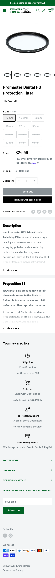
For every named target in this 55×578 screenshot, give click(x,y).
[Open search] (38, 10)
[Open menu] (4, 10)
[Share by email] (50, 211)
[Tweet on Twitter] (44, 211)
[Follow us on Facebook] (5, 535)
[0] (49, 10)
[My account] (43, 10)
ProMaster (10, 100)
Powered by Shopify (13, 570)
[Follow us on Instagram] (11, 535)
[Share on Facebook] (33, 211)
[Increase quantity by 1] (34, 181)
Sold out (27, 191)
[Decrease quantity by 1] (19, 181)
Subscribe (13, 510)
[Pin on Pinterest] (39, 211)
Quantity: (8, 180)
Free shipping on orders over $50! (27, 2)
